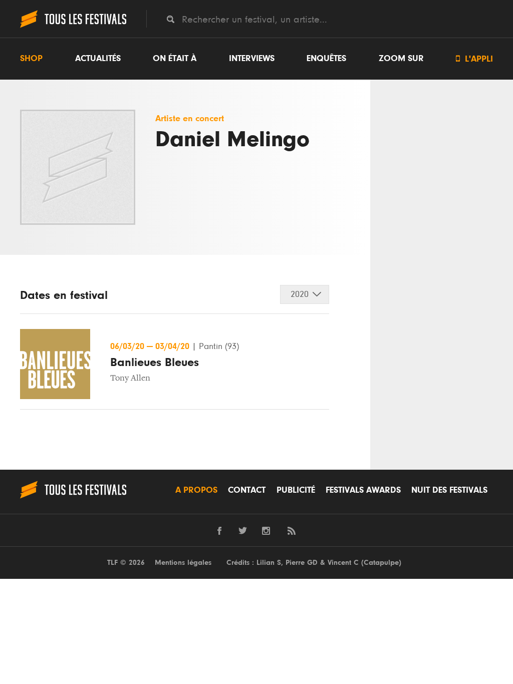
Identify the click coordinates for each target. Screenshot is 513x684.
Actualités (98, 58)
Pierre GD (302, 562)
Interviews (252, 58)
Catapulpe (381, 562)
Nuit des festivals (449, 490)
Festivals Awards (363, 490)
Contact (247, 490)
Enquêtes (326, 58)
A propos (196, 490)
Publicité (296, 490)
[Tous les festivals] (73, 26)
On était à (174, 58)
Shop (31, 58)
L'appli (474, 59)
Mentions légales (183, 562)
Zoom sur (401, 58)
